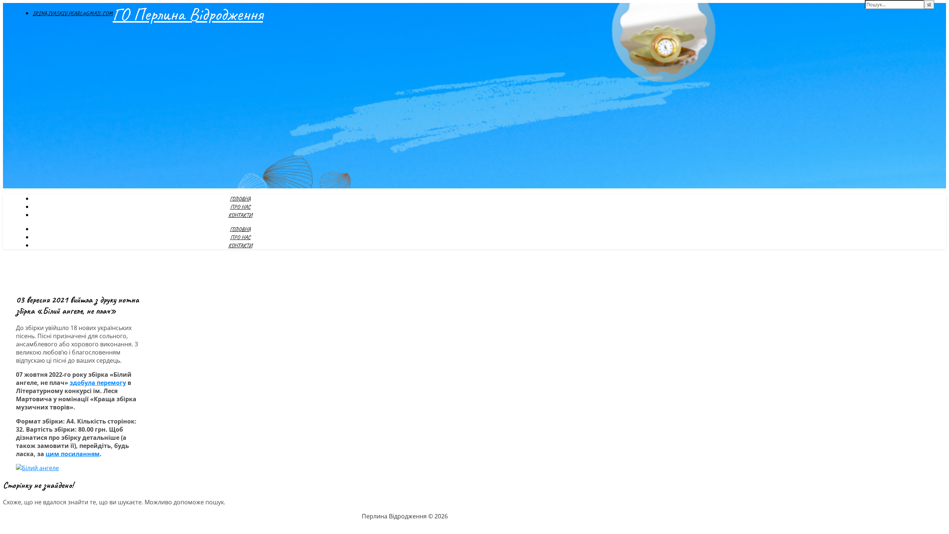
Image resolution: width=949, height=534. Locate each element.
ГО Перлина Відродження (188, 14)
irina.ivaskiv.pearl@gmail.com (73, 13)
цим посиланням (73, 454)
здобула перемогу (98, 383)
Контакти (240, 215)
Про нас (240, 207)
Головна (240, 198)
